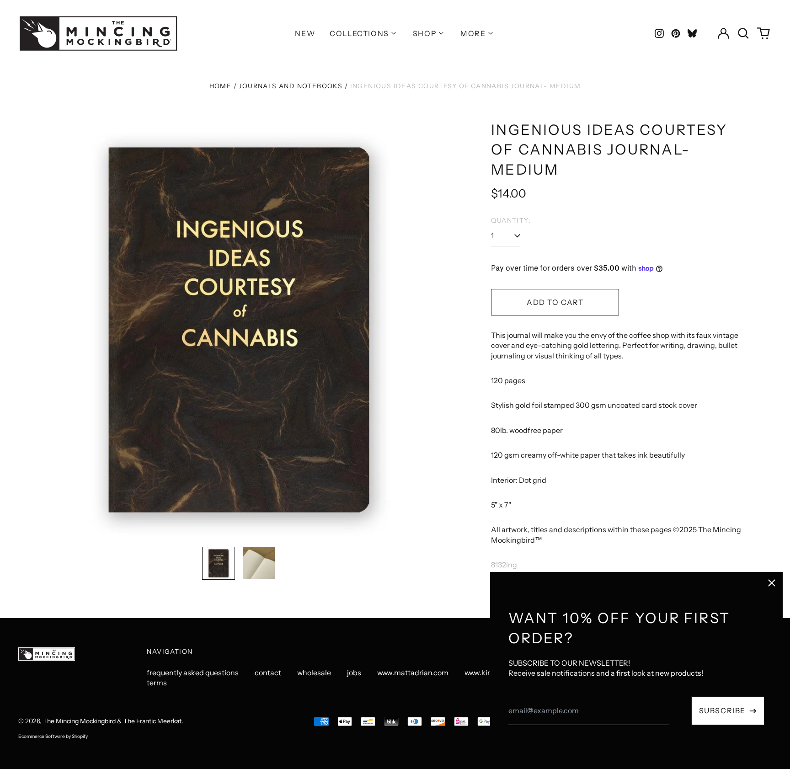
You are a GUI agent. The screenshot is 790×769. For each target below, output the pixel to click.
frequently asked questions (193, 672)
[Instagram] (659, 33)
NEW (305, 33)
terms (157, 682)
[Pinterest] (675, 33)
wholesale (314, 672)
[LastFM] (692, 33)
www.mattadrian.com (412, 672)
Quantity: (511, 220)
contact (268, 672)
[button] (743, 33)
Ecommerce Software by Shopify (53, 736)
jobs (354, 672)
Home (220, 86)
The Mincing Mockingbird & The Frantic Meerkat (112, 721)
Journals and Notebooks (290, 86)
